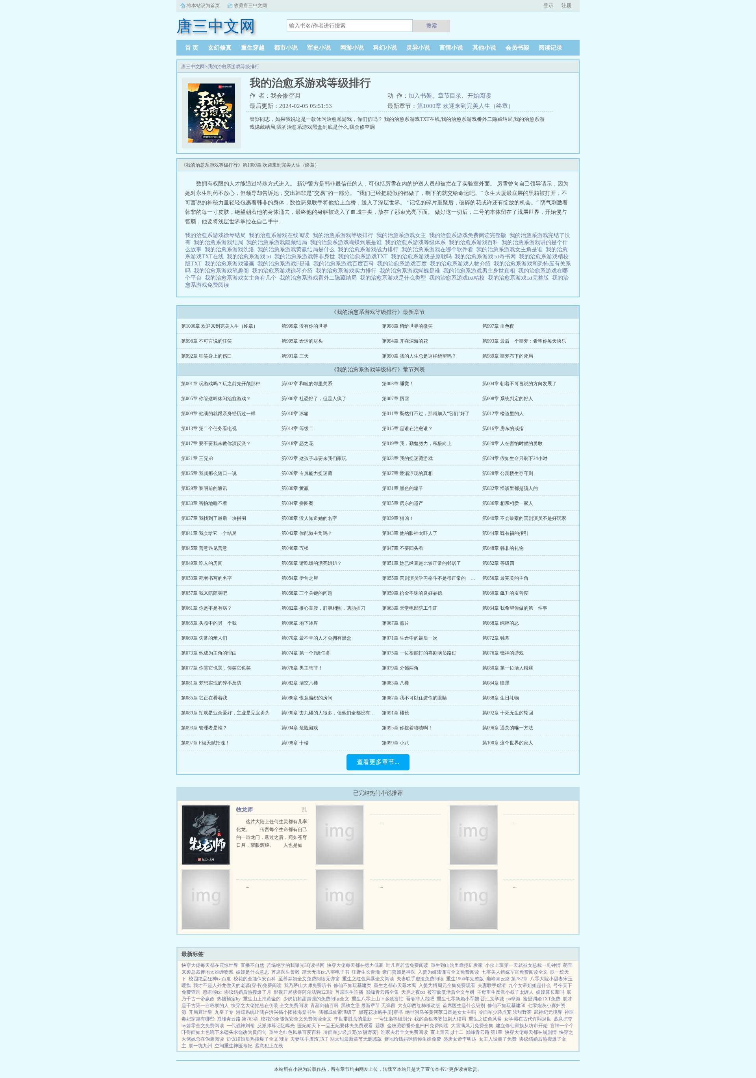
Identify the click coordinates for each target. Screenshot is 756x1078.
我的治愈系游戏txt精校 (458, 278)
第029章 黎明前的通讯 (204, 488)
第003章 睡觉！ (398, 383)
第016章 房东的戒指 (503, 428)
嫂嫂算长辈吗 (550, 992)
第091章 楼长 (395, 713)
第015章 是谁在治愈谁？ (407, 428)
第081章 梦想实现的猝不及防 (211, 683)
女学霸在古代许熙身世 (527, 1019)
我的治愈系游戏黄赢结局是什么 (298, 249)
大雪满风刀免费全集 (472, 1025)
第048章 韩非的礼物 (503, 548)
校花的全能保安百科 (254, 979)
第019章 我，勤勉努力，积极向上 (417, 443)
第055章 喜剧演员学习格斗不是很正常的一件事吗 (433, 578)
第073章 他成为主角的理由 (209, 653)
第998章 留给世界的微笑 (407, 326)
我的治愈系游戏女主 (402, 235)
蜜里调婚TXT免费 (541, 999)
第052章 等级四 (498, 563)
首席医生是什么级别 (464, 1005)
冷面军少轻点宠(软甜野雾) (350, 1032)
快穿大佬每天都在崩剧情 (531, 1032)
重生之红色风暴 (485, 1019)
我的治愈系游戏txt (250, 257)
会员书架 (517, 48)
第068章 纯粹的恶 (500, 623)
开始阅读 (479, 96)
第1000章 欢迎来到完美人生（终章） (465, 106)
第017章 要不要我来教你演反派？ (216, 443)
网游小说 (352, 48)
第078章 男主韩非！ (302, 668)
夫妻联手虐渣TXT (309, 1039)
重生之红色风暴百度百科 (295, 1032)
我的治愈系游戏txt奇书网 (487, 257)
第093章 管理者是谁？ (204, 728)
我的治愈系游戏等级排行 (233, 66)
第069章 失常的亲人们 (204, 638)
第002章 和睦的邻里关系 (307, 383)
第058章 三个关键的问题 (307, 593)
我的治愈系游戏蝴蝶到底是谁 (347, 242)
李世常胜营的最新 (353, 1019)
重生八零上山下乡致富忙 (378, 999)
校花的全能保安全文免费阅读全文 (296, 1019)
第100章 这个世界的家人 (507, 743)
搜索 (431, 25)
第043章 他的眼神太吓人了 (409, 533)
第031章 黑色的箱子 (402, 488)
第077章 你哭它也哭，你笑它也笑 (216, 668)
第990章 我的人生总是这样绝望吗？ (419, 356)
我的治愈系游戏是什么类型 (394, 278)
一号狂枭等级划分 (393, 1019)
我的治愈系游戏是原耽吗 (423, 257)
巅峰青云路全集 (382, 992)
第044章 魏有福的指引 (505, 533)
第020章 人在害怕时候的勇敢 (512, 443)
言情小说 (451, 48)
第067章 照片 (395, 623)
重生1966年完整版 (465, 979)
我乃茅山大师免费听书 (307, 985)
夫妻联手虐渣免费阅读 (420, 979)
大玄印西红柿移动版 (419, 1005)
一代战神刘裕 (240, 1025)
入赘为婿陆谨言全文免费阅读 (448, 972)
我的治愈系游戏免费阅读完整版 (469, 235)
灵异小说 (418, 48)
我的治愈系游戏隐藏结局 (278, 242)
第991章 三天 (295, 356)
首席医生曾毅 (285, 972)
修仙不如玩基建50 (506, 1005)
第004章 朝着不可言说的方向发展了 (519, 383)
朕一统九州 (200, 1045)
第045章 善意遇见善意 (204, 548)
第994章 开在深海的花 (405, 341)
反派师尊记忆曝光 (276, 1025)
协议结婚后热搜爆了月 (247, 992)
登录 (548, 5)
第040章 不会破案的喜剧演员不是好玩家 (524, 518)
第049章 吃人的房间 (201, 563)
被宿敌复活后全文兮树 (450, 992)
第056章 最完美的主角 (505, 578)
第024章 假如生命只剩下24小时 (514, 458)
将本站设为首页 (203, 5)
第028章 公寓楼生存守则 (507, 473)
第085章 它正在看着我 (204, 698)
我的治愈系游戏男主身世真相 (480, 271)
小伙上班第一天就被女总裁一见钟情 (523, 965)
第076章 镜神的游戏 (503, 653)
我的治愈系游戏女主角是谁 (511, 249)
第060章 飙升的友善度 (505, 593)
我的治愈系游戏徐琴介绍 (284, 271)
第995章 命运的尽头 (302, 341)
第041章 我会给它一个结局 (209, 533)
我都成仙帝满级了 (337, 1012)
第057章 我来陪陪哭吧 (204, 593)
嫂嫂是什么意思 (252, 972)
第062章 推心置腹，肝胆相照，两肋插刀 (323, 608)
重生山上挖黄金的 (262, 999)
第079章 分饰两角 (400, 668)
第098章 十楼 (295, 743)
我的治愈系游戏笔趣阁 (223, 271)
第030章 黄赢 (295, 488)
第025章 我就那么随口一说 (209, 473)
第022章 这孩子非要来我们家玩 (314, 458)
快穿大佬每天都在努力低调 (355, 965)
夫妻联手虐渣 (492, 985)
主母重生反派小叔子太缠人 (505, 992)
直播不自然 (252, 965)
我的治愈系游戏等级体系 (417, 242)
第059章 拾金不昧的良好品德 (412, 593)
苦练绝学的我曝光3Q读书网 (295, 965)
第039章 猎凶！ (398, 518)
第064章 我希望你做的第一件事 (514, 608)
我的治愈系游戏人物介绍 (462, 264)
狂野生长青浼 (366, 972)
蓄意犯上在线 (269, 1045)
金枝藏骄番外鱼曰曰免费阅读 (417, 1025)
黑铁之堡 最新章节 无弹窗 (368, 1005)
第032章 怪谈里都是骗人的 (510, 488)
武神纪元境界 (548, 1012)
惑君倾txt (212, 992)
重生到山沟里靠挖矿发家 (457, 965)
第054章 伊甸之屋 (300, 578)
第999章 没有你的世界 (305, 326)
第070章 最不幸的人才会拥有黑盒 (316, 638)
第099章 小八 (395, 743)
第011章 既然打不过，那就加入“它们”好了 (426, 413)
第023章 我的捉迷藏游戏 (407, 458)
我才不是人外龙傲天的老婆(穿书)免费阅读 (237, 985)
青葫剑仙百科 (324, 1005)
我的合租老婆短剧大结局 (440, 1019)
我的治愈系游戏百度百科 (345, 264)
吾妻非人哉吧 (420, 999)
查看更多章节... (378, 762)
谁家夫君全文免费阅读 (404, 1032)
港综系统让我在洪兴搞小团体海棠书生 (276, 1012)
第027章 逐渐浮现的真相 (407, 473)
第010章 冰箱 (295, 413)
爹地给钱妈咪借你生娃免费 (412, 1039)
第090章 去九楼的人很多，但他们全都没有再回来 (333, 713)
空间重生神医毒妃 (233, 1045)
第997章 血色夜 (498, 326)
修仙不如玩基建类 (352, 985)
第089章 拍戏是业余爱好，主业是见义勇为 (225, 713)
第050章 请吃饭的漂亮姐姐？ (312, 563)
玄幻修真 (220, 48)
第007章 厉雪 (395, 398)
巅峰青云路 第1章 (484, 1032)
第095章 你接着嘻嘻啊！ (407, 728)
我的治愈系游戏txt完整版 (520, 278)
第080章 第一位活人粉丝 (507, 668)
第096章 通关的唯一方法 (507, 728)
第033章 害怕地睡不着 (204, 503)
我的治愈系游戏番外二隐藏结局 (320, 278)
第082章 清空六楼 (300, 683)
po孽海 (513, 999)
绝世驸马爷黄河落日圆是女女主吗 (440, 1012)
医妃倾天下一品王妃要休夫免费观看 (335, 1025)
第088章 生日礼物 (500, 698)
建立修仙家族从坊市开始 (522, 1025)
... (381, 821)
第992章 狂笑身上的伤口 (206, 356)
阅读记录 (550, 48)
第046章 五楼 (295, 548)
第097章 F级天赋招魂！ (205, 743)
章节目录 (449, 96)
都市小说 (286, 48)
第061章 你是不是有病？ (206, 608)
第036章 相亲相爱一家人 (507, 503)
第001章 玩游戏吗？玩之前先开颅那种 (220, 383)
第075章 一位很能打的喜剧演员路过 (419, 653)
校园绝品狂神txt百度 (210, 979)
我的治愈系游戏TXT (364, 257)
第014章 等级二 (297, 428)
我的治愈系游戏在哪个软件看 (439, 249)
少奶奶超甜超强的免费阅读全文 (316, 999)
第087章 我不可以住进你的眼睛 (414, 698)
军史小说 (319, 48)
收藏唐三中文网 (250, 5)
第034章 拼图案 (297, 503)
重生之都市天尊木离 (395, 985)
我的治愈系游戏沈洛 (231, 249)
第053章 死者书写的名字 (206, 578)
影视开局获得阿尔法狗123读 (303, 992)
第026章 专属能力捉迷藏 (307, 473)
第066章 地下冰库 (300, 623)
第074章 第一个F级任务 (306, 653)
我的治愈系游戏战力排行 (370, 249)
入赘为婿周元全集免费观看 (447, 985)
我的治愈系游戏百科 (475, 242)
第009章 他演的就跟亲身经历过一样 (218, 413)
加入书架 (420, 96)
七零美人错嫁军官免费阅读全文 (515, 972)
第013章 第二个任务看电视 (209, 428)
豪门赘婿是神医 (398, 972)
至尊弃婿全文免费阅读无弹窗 (309, 979)
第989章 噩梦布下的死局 (507, 356)
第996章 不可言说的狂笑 (206, 341)
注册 (566, 5)
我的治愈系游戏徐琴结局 (217, 235)
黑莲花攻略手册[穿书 (381, 1012)
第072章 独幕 (496, 638)
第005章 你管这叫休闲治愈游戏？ (216, 398)
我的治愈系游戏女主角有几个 (242, 278)
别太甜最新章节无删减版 (356, 1039)
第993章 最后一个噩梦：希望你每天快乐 (524, 341)
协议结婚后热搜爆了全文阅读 (257, 1039)
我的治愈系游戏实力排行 (348, 271)
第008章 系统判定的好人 (507, 398)
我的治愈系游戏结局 (220, 242)
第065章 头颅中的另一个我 (209, 623)
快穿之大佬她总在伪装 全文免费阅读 (269, 1005)
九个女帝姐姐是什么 (529, 985)
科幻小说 (385, 48)
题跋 (380, 1025)
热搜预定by (229, 999)
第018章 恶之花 (297, 443)
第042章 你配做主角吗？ (307, 533)
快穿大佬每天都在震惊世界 (210, 965)
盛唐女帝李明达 (459, 1039)
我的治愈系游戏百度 (403, 264)
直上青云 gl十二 (446, 1032)
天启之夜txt (413, 992)
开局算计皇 (200, 1012)
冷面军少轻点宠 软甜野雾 (505, 1012)
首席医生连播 (349, 992)
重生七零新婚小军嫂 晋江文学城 (470, 999)
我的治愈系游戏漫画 (231, 264)
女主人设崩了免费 (498, 1039)
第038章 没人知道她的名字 (309, 518)
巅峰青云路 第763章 (237, 1019)
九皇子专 (224, 1012)
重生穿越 (253, 48)
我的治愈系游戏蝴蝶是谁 (411, 271)
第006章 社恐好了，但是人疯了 (314, 398)
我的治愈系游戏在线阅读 (281, 235)
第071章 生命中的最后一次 (409, 638)
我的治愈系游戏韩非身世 (306, 257)
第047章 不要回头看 (402, 548)
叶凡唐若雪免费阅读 (407, 965)
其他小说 (484, 48)
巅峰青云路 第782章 (507, 979)
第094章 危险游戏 (300, 728)
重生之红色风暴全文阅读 (368, 979)
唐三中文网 (193, 66)
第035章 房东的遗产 (402, 503)
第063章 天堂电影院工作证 (409, 608)
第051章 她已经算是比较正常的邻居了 (421, 563)
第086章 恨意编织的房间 (307, 698)
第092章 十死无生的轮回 (507, 713)
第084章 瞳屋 (496, 683)
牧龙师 (244, 810)
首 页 (191, 48)
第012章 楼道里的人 (503, 413)
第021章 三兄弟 (197, 458)
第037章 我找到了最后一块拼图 (213, 518)
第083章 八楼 (395, 683)
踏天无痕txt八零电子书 (325, 972)
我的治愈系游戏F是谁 (285, 264)
